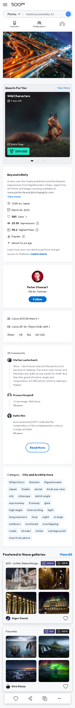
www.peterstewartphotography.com (30, 192)
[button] (68, 14)
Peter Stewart (37, 287)
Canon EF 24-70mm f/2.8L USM (30, 326)
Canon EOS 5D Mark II (24, 318)
